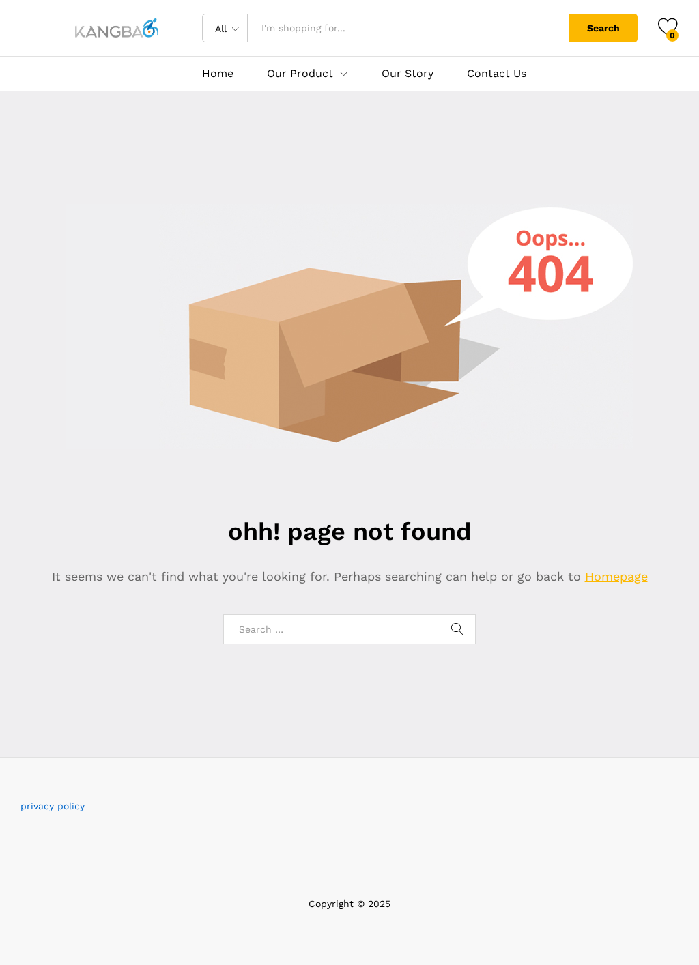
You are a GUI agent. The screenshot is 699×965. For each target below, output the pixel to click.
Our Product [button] (300, 73)
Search (603, 28)
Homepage (616, 576)
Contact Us (496, 73)
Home (217, 73)
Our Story (407, 73)
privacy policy (52, 806)
